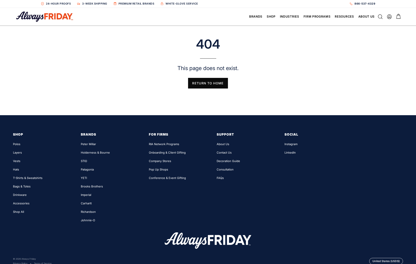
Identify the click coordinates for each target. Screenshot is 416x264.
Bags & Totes (22, 186)
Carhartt (86, 203)
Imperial (86, 195)
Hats (16, 169)
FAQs (220, 178)
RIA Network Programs (164, 144)
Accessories (21, 203)
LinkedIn (290, 152)
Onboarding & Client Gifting (167, 152)
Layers (17, 152)
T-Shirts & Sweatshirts (27, 178)
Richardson (88, 211)
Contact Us (224, 152)
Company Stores (160, 161)
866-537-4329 (364, 3)
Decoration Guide (228, 161)
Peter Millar (88, 144)
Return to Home (208, 83)
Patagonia (87, 169)
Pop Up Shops (158, 169)
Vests (16, 161)
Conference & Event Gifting (167, 178)
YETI (84, 178)
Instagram (290, 144)
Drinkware (20, 195)
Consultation (225, 169)
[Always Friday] (44, 16)
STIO (84, 161)
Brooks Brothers (92, 186)
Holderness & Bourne (95, 152)
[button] (257, 17)
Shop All (18, 211)
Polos (16, 144)
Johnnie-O (88, 220)
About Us (223, 144)
